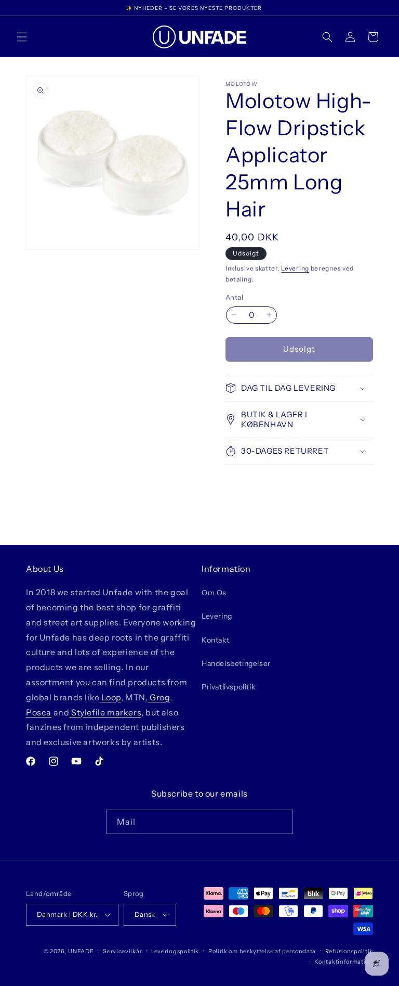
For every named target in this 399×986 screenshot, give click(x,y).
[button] (21, 36)
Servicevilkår (122, 951)
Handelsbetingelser (236, 663)
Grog (159, 697)
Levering (295, 268)
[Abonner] (281, 822)
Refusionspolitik (349, 951)
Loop (110, 697)
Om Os (214, 592)
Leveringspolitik (175, 951)
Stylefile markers (105, 712)
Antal (234, 297)
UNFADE (81, 951)
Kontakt (215, 640)
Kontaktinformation (343, 961)
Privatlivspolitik (228, 687)
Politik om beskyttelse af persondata (262, 951)
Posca (38, 712)
